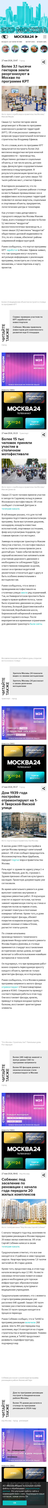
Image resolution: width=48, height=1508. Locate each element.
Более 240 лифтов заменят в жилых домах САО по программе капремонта (27, 1060)
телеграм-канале (10, 508)
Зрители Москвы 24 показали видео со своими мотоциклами (28, 674)
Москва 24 (24, 36)
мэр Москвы (6, 1421)
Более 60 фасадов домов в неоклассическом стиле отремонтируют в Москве (26, 1070)
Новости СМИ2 (8, 390)
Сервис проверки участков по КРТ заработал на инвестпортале (28, 320)
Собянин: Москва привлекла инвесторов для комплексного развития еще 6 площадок (28, 330)
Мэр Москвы (24, 1173)
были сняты (36, 624)
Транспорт (24, 433)
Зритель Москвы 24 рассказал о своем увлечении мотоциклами (28, 683)
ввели (24, 592)
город (4, 345)
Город (22, 60)
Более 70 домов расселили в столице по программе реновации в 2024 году (27, 1406)
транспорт (6, 699)
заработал (12, 250)
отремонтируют (10, 987)
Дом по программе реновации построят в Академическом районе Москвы (28, 1395)
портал (15, 860)
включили (30, 1322)
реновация (23, 1421)
